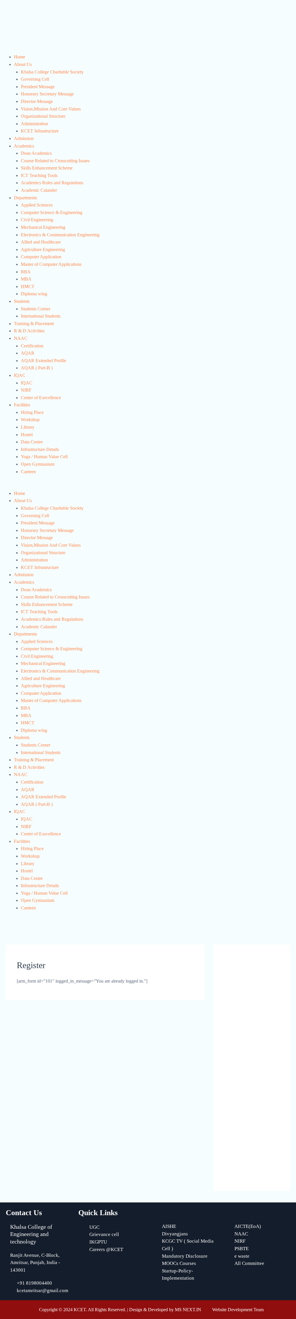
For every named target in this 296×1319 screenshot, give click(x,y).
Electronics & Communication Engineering (60, 234)
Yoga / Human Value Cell (44, 456)
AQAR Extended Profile (43, 360)
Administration (34, 123)
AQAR (27, 353)
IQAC (19, 375)
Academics (24, 145)
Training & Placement (34, 323)
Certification (32, 345)
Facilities (22, 404)
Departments (25, 197)
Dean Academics (36, 153)
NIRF (26, 390)
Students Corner (35, 308)
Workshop (30, 419)
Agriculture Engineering (43, 249)
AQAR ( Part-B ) (37, 367)
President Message (38, 86)
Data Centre (32, 441)
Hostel (27, 434)
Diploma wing (34, 293)
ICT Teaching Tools (39, 175)
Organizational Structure (43, 116)
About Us (23, 64)
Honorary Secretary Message (47, 93)
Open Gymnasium (37, 464)
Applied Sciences (37, 204)
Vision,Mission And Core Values (51, 108)
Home (19, 56)
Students (21, 301)
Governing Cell (35, 79)
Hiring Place (32, 412)
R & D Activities (29, 330)
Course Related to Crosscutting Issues (55, 160)
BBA (26, 271)
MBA (26, 279)
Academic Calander (39, 190)
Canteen (28, 471)
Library (27, 427)
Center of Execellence (41, 397)
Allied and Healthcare (41, 242)
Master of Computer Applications (51, 264)
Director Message (37, 101)
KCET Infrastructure (40, 130)
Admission (24, 138)
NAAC (20, 338)
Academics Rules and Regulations (52, 182)
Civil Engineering (37, 219)
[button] (148, 486)
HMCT (27, 286)
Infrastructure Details (40, 449)
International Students (40, 316)
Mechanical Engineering (43, 227)
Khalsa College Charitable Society (52, 71)
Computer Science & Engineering (51, 212)
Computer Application (41, 256)
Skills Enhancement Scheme (47, 167)
